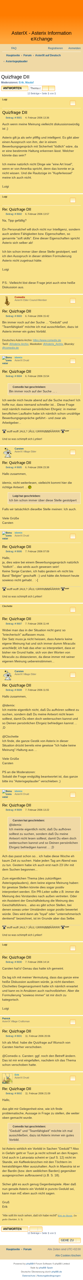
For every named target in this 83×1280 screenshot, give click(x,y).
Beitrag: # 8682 (13, 214)
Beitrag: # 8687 (13, 623)
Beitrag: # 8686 (13, 551)
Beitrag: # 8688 (13, 690)
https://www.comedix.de (47, 340)
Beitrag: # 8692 (13, 1093)
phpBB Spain (46, 1267)
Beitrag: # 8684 (13, 376)
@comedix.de (10, 347)
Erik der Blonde (65, 1216)
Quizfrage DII (15, 77)
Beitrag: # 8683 (13, 316)
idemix (18, 357)
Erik (21, 82)
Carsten (19, 448)
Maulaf (29, 82)
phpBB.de (57, 1271)
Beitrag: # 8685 (13, 467)
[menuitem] (11, 48)
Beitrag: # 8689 (13, 809)
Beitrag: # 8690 (13, 962)
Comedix (20, 297)
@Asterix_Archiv (53, 344)
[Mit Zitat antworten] (73, 103)
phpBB (29, 1263)
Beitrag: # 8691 (13, 1036)
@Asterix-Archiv (19, 344)
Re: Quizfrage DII (16, 209)
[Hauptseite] (41, 15)
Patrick (6, 1018)
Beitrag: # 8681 (13, 117)
